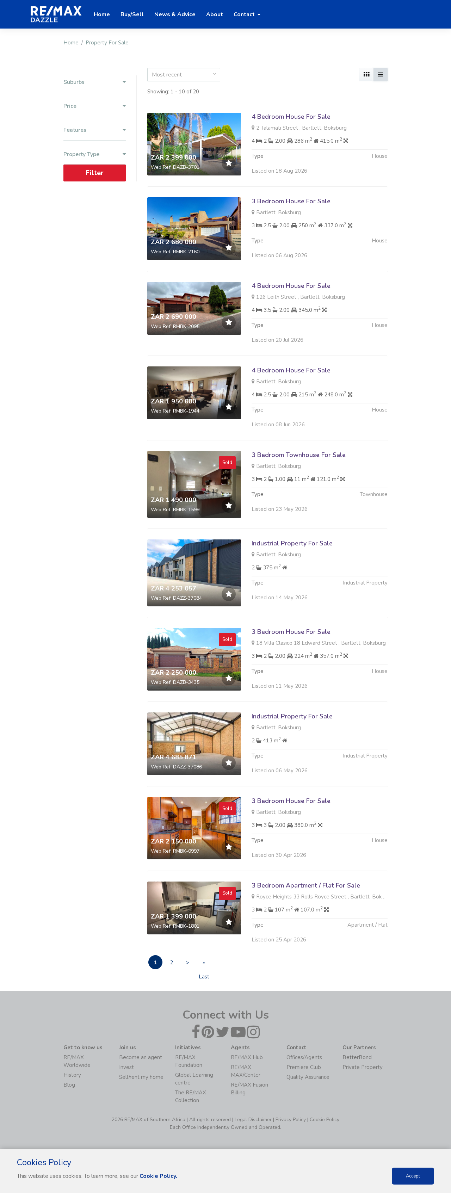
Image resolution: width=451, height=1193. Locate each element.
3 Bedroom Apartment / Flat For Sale (306, 885)
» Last (204, 964)
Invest (126, 1067)
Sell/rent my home (141, 1077)
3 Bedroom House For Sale (291, 201)
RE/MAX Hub (247, 1057)
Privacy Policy (291, 1119)
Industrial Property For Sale (292, 543)
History (72, 1074)
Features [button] (74, 130)
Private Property (362, 1067)
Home (71, 42)
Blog (69, 1084)
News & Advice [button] (175, 14)
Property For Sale (107, 42)
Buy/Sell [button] (132, 14)
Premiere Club (303, 1067)
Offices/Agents (304, 1057)
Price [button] (69, 106)
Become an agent (140, 1057)
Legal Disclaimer (253, 1119)
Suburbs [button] (74, 82)
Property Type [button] (81, 154)
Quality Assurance (307, 1077)
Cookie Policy (324, 1119)
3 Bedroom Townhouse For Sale (299, 455)
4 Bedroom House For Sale (291, 116)
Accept (413, 1176)
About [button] (214, 14)
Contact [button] (245, 14)
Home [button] (102, 14)
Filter (94, 173)
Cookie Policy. (158, 1176)
